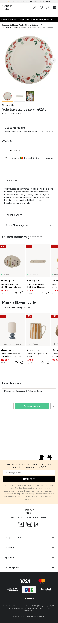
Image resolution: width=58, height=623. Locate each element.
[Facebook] (21, 524)
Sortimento (9, 547)
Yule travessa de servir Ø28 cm (40, 27)
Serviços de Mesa (9, 25)
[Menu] (54, 7)
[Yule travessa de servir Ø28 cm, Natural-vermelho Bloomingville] (29, 60)
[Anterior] (5, 60)
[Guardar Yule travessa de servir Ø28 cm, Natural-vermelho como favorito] (53, 406)
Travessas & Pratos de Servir (14, 27)
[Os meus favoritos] (41, 7)
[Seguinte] (53, 60)
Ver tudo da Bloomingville (14, 307)
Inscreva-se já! (47, 131)
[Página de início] (7, 7)
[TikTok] (37, 524)
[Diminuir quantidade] (4, 406)
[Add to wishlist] (17, 293)
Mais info (50, 158)
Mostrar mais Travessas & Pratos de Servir (23, 391)
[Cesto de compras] (48, 7)
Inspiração (8, 557)
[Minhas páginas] (35, 7)
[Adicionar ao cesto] (21, 292)
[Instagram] (29, 524)
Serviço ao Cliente (12, 537)
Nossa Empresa (11, 567)
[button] (7, 118)
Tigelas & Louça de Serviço (29, 25)
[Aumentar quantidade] (12, 406)
